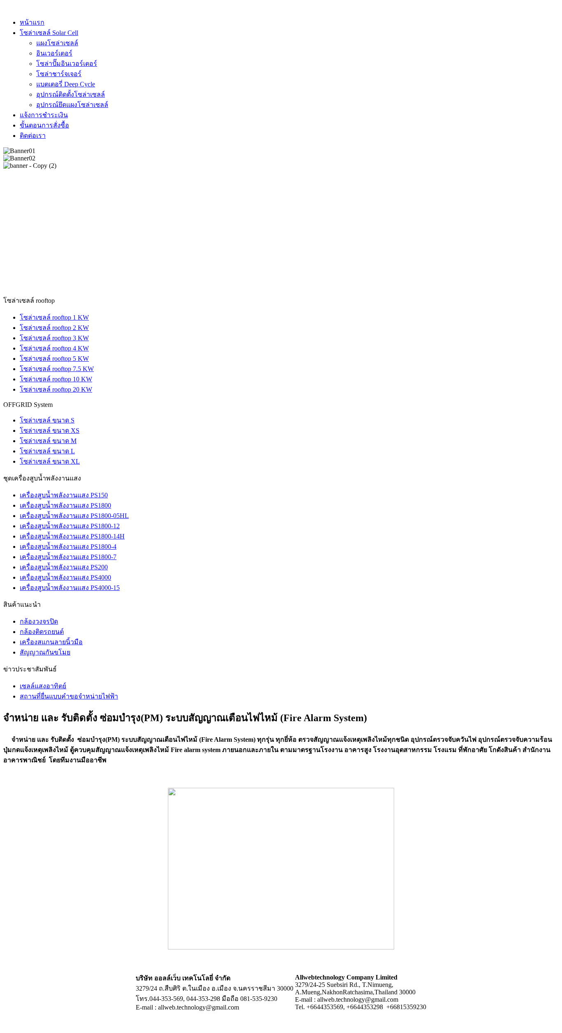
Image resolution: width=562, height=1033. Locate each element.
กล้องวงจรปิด (39, 621)
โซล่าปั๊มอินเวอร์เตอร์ (66, 63)
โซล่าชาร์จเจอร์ (58, 73)
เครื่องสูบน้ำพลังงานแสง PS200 (64, 567)
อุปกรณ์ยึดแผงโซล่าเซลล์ (72, 104)
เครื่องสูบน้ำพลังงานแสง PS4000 (65, 577)
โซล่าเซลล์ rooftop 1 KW (54, 317)
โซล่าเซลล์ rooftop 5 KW (54, 358)
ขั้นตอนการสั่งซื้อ (44, 125)
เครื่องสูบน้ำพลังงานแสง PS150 (64, 495)
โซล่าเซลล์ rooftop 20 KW (56, 389)
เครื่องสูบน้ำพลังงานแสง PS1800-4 (68, 546)
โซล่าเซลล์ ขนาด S (47, 420)
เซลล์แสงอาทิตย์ (43, 685)
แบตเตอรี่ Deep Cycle (65, 84)
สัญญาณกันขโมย (45, 652)
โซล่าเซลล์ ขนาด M (48, 440)
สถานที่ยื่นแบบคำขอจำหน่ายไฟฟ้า (69, 696)
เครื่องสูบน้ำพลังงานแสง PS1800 (65, 505)
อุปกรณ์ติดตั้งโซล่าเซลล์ (70, 94)
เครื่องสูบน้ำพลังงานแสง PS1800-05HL (74, 515)
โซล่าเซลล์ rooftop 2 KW (54, 327)
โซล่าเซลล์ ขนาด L (47, 451)
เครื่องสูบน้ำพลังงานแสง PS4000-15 (70, 587)
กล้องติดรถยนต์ (42, 631)
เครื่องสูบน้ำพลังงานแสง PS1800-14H (72, 536)
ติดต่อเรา (33, 135)
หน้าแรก (32, 22)
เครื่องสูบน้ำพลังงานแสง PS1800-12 (70, 525)
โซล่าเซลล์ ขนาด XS (49, 430)
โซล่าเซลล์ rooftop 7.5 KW (57, 368)
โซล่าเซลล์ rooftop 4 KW (54, 348)
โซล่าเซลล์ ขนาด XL (50, 461)
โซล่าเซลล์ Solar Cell (49, 32)
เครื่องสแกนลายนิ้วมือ (51, 641)
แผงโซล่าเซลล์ (57, 42)
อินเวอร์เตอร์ (54, 53)
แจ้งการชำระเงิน (44, 114)
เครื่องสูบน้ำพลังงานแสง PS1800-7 (68, 556)
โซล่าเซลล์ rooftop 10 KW (56, 379)
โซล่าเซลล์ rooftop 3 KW (54, 337)
